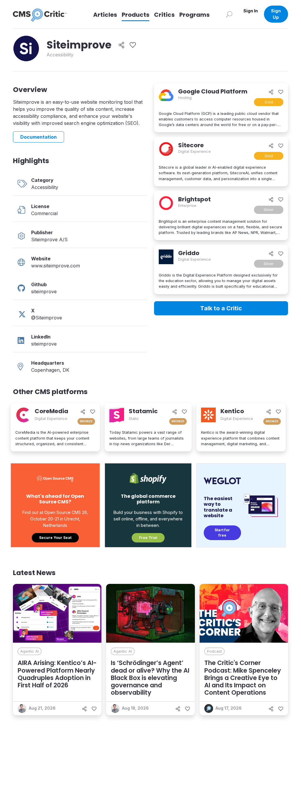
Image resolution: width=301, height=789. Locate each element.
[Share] (121, 45)
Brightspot (194, 199)
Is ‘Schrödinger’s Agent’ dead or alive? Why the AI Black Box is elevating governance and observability (150, 678)
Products (135, 15)
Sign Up (276, 14)
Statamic (143, 411)
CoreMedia (51, 411)
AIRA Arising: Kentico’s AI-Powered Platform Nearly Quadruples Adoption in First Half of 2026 (57, 674)
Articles (105, 15)
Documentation (38, 137)
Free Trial (148, 537)
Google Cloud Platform (213, 91)
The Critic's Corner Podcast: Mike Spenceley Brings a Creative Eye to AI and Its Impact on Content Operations (242, 678)
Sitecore (191, 145)
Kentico (232, 411)
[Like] (132, 45)
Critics (164, 15)
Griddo (188, 253)
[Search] (229, 14)
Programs (194, 15)
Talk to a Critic (221, 308)
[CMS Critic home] (44, 14)
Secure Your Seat (55, 537)
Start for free (222, 532)
